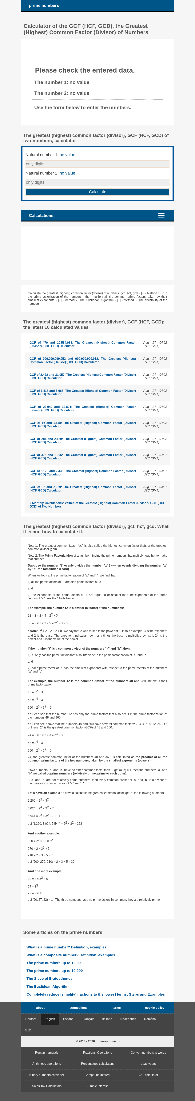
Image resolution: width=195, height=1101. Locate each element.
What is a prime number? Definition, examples (66, 947)
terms (117, 1007)
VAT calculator (148, 1075)
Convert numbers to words (148, 1052)
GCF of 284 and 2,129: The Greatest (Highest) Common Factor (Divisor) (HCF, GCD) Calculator (83, 440)
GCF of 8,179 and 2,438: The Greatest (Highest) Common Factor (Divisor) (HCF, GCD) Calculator (83, 472)
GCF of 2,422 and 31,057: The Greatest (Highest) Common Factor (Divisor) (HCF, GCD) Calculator (83, 376)
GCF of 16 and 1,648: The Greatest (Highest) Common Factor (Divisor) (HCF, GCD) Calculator (83, 424)
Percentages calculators (97, 1063)
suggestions (79, 1007)
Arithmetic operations (46, 1063)
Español (68, 1019)
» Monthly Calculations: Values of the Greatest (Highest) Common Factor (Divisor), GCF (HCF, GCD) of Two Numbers (97, 504)
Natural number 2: (50, 173)
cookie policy (154, 1007)
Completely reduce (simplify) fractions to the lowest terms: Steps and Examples (95, 994)
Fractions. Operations (97, 1052)
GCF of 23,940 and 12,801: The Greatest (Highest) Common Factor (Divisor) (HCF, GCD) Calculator (83, 408)
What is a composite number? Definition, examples (70, 955)
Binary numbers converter (46, 1075)
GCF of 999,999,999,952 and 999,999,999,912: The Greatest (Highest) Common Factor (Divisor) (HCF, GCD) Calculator (83, 360)
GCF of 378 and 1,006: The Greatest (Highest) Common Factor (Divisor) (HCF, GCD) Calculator (83, 456)
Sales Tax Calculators (47, 1086)
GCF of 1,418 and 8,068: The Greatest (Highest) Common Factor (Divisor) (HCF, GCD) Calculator (83, 392)
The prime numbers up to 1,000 (53, 963)
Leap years (148, 1063)
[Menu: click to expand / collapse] (163, 215)
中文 (28, 1030)
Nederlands (128, 1019)
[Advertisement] (97, 253)
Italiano (107, 1019)
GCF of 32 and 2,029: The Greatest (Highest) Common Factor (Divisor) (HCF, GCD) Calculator (83, 488)
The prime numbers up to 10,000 (54, 971)
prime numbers (44, 5)
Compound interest (97, 1075)
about (40, 1007)
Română (150, 1019)
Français (88, 1019)
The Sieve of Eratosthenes (49, 979)
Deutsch (31, 1019)
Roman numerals (46, 1052)
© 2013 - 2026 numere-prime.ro (98, 1041)
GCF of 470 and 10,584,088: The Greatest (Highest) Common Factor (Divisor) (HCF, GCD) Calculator (83, 344)
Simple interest (97, 1086)
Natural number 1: (50, 154)
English (50, 1019)
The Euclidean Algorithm (48, 987)
